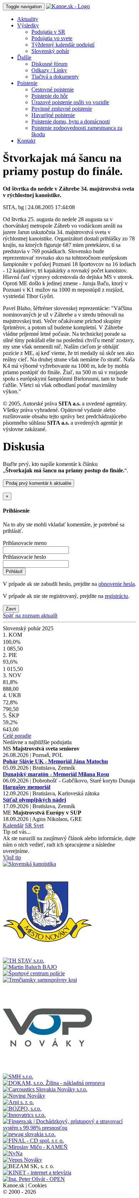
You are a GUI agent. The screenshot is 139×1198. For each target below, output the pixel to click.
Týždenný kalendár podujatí (62, 45)
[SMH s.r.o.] (18, 1077)
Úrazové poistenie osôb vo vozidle (70, 102)
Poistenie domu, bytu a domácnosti (70, 121)
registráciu (116, 596)
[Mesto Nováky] (47, 954)
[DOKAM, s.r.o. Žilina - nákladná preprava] (54, 1083)
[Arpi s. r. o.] (18, 1102)
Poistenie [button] (27, 83)
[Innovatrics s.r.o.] (24, 1115)
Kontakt (26, 141)
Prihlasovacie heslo (24, 557)
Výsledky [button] (28, 25)
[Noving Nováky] (24, 1096)
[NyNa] (12, 1153)
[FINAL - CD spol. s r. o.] (33, 1141)
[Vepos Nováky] (22, 1160)
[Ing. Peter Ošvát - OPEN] (34, 1179)
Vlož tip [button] (12, 857)
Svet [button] (38, 825)
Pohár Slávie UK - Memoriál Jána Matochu (55, 761)
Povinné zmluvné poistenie (61, 109)
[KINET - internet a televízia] (37, 1173)
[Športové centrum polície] (34, 973)
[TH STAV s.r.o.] (23, 961)
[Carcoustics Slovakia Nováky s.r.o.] (45, 1089)
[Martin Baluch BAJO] (30, 967)
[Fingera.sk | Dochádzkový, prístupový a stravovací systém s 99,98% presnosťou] (69, 1128)
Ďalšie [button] (24, 57)
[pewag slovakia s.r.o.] (29, 1134)
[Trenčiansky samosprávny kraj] (40, 980)
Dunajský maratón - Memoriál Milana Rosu (56, 774)
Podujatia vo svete (51, 38)
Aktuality (27, 19)
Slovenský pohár (50, 51)
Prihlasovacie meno (25, 543)
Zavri (11, 608)
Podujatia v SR (48, 32)
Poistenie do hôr (49, 96)
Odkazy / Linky (49, 70)
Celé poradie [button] (17, 736)
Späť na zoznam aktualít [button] (30, 616)
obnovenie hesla (116, 584)
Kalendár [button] (13, 825)
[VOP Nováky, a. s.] (47, 1070)
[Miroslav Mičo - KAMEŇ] (35, 1147)
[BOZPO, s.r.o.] (22, 1109)
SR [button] (29, 825)
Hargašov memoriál (26, 787)
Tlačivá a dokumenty (55, 77)
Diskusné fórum (49, 64)
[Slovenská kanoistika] (29, 864)
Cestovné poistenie (52, 89)
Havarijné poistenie (53, 115)
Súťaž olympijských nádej (34, 800)
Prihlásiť (14, 571)
